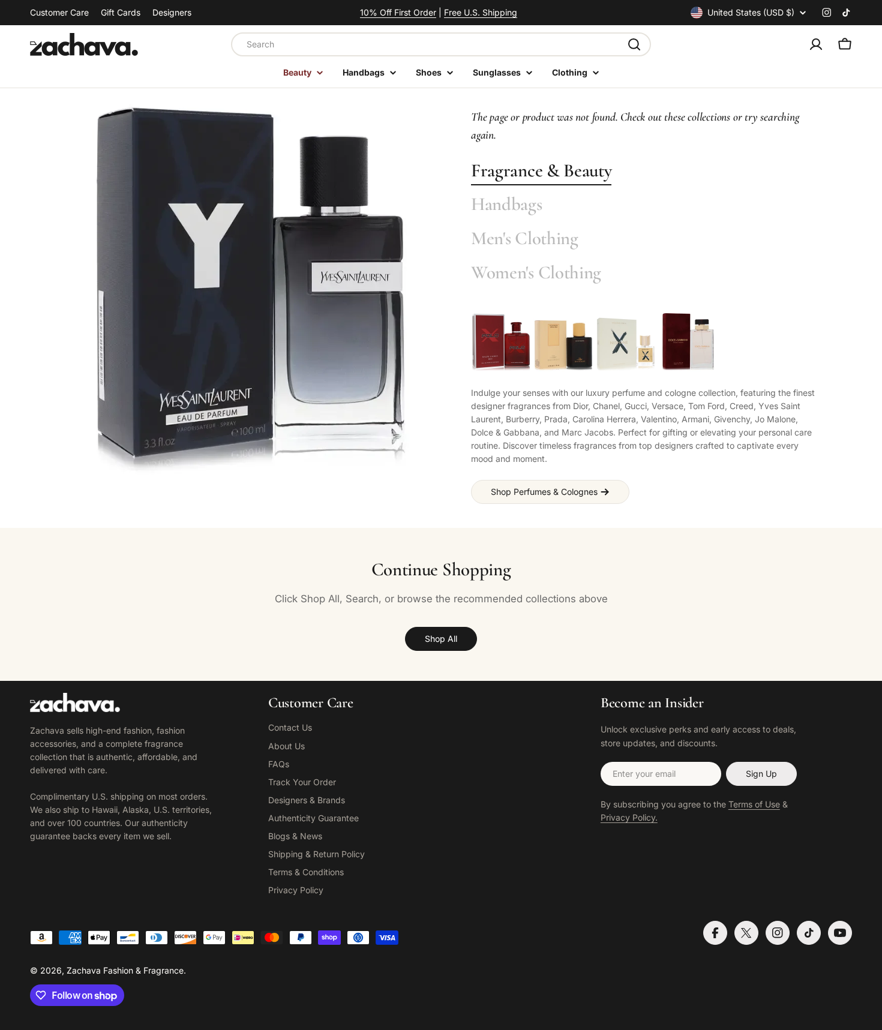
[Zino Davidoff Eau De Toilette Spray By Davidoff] (563, 342)
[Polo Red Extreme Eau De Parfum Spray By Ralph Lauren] (501, 342)
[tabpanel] (646, 408)
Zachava (84, 970)
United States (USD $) (750, 12)
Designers (171, 12)
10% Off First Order (398, 12)
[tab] (541, 171)
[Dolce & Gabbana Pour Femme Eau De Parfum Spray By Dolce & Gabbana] (688, 342)
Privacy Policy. (629, 817)
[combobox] (441, 44)
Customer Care (59, 12)
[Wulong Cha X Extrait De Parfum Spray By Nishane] (626, 342)
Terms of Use (754, 804)
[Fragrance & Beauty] (250, 290)
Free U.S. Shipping (480, 12)
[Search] (634, 44)
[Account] (816, 44)
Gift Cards (120, 12)
